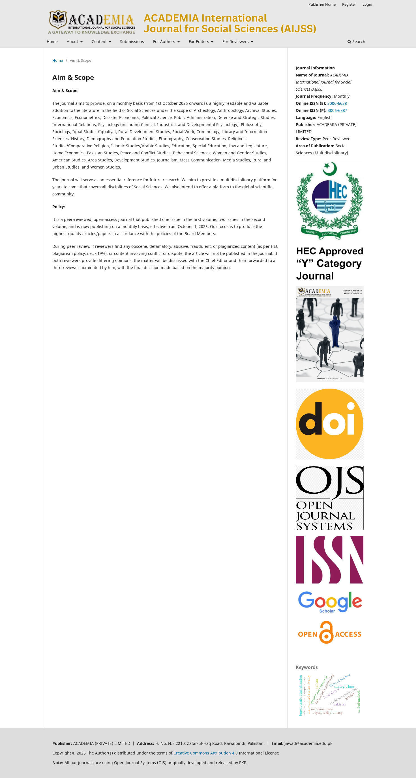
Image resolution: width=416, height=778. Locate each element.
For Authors (164, 41)
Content (100, 41)
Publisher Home (322, 4)
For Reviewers (236, 41)
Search (358, 41)
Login (367, 4)
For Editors (199, 41)
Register (349, 4)
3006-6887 (337, 110)
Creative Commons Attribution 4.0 (205, 753)
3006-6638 (337, 103)
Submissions (132, 41)
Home (52, 41)
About (73, 41)
